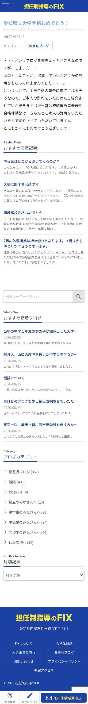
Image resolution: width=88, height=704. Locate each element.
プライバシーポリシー (64, 661)
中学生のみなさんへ (28, 512)
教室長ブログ (39, 45)
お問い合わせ (24, 661)
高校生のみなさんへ (28, 532)
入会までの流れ (23, 652)
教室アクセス (44, 670)
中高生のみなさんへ (28, 522)
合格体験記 (64, 643)
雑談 (17, 481)
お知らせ (18, 491)
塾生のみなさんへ (26, 502)
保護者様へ (21, 542)
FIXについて (24, 643)
